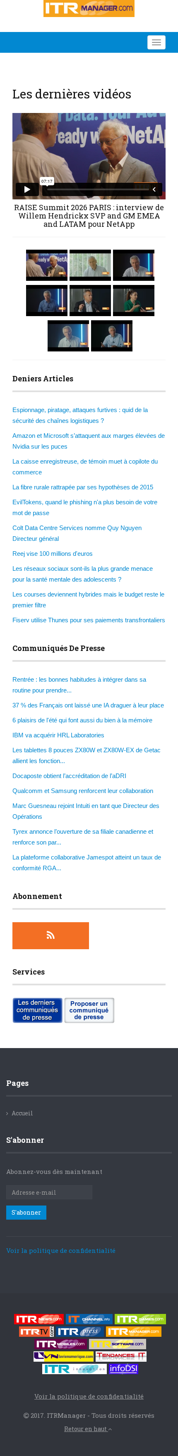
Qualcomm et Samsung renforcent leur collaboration (82, 790)
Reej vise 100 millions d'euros (52, 553)
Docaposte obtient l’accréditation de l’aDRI (69, 775)
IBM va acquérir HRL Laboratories (58, 735)
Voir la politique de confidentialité (60, 1250)
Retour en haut (86, 1429)
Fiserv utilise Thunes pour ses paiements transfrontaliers (88, 620)
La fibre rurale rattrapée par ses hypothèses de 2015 (82, 487)
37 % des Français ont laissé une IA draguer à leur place (88, 705)
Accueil (22, 1113)
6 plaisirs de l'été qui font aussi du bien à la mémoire (82, 720)
